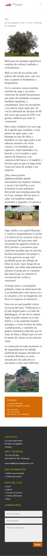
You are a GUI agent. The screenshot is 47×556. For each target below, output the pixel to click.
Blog (8, 499)
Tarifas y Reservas (14, 495)
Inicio (8, 486)
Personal (37, 23)
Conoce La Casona (14, 492)
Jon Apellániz (13, 23)
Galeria (9, 489)
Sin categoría (10, 26)
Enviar (37, 544)
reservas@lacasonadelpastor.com (19, 463)
